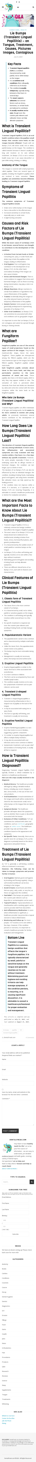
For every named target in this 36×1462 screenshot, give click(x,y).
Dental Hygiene (7, 1297)
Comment (6, 1099)
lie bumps (6, 1030)
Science (4, 1381)
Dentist (4, 1301)
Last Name (5, 1209)
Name (4, 1059)
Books (4, 1269)
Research (5, 1371)
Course (4, 1287)
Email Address (6, 1197)
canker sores (16, 826)
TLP (21, 1030)
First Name (5, 1203)
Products (5, 1362)
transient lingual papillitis (10, 1033)
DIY (3, 1311)
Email (4, 1069)
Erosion (4, 1315)
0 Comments (30, 1037)
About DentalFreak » (9, 1169)
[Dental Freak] (8, 7)
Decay (4, 1292)
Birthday (4, 1215)
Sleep (4, 1385)
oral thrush (21, 824)
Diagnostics (6, 1306)
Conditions (14, 30)
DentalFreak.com (9, 1037)
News (4, 1343)
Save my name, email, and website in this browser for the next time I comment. (16, 1093)
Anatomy (5, 1264)
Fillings (4, 1320)
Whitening (5, 1404)
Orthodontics (6, 1348)
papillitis (14, 1030)
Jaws (3, 1339)
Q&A (3, 1367)
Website (5, 1079)
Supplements (6, 1390)
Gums (4, 1329)
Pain (3, 1353)
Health (24, 30)
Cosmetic (5, 1283)
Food (4, 1325)
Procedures (6, 1357)
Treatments (6, 1399)
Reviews (5, 1376)
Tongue (4, 1395)
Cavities (4, 1273)
